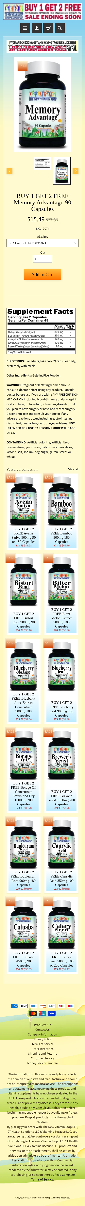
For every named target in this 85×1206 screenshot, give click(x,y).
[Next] (75, 171)
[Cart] (48, 28)
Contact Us (42, 1030)
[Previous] (9, 171)
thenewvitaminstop (41, 1197)
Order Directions (42, 1049)
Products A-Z (42, 1025)
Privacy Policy (43, 1039)
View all (73, 469)
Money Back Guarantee (42, 1063)
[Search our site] (60, 28)
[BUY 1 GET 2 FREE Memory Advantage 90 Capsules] (62, 170)
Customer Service (42, 1058)
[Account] (37, 28)
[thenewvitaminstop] (42, 11)
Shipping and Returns (42, 1053)
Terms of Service (43, 1044)
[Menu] (25, 28)
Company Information (42, 1034)
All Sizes (42, 236)
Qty (42, 252)
